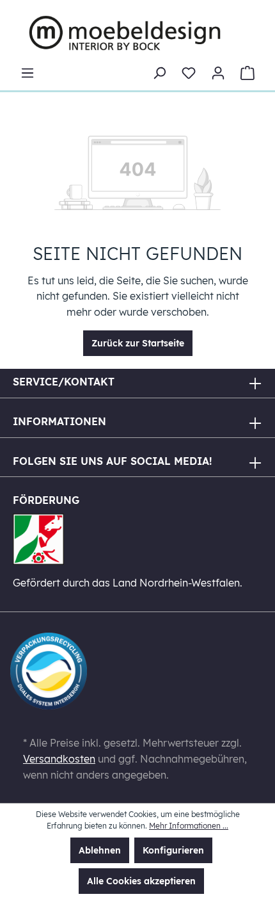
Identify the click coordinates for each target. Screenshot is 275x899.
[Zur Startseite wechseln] (125, 33)
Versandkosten (59, 758)
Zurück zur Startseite (137, 343)
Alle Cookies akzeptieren (141, 881)
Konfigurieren (173, 850)
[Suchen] (159, 73)
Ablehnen (100, 850)
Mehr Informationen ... (188, 825)
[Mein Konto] (218, 73)
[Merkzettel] (188, 73)
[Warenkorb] (247, 73)
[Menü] (27, 73)
